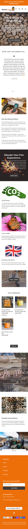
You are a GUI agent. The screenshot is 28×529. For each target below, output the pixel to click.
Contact (5, 466)
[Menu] (25, 8)
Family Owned (14, 279)
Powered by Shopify (22, 524)
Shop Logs (14, 175)
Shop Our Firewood (14, 40)
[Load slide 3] (15, 91)
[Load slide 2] (14, 91)
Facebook (5, 474)
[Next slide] (24, 450)
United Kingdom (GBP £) (13, 508)
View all (14, 346)
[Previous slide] (4, 450)
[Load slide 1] (12, 91)
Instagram (5, 470)
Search (4, 462)
